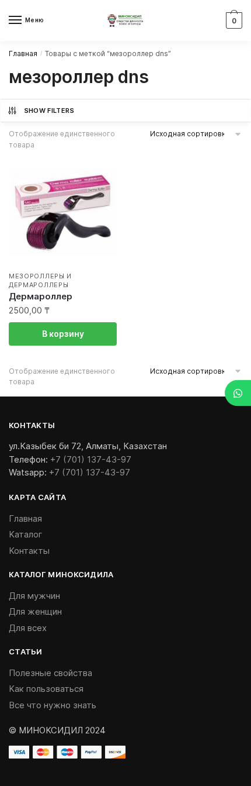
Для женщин (35, 611)
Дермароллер (40, 296)
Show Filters (49, 110)
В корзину (63, 334)
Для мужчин (34, 595)
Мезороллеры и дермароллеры (40, 280)
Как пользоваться (46, 688)
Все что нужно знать (52, 705)
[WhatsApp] (238, 393)
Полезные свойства (50, 672)
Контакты (29, 550)
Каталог (26, 534)
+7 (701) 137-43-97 (90, 459)
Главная (23, 53)
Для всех (28, 627)
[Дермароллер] (63, 211)
